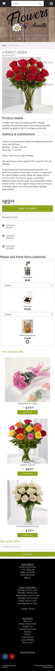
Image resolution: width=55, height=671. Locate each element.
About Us (27, 621)
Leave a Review (27, 639)
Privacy (27, 634)
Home (4, 45)
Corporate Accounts (27, 629)
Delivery (27, 631)
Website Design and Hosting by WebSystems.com (44, 666)
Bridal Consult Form (27, 623)
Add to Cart (27, 208)
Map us (27, 577)
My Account (27, 642)
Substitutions (27, 637)
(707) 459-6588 (29, 39)
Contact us (27, 626)
